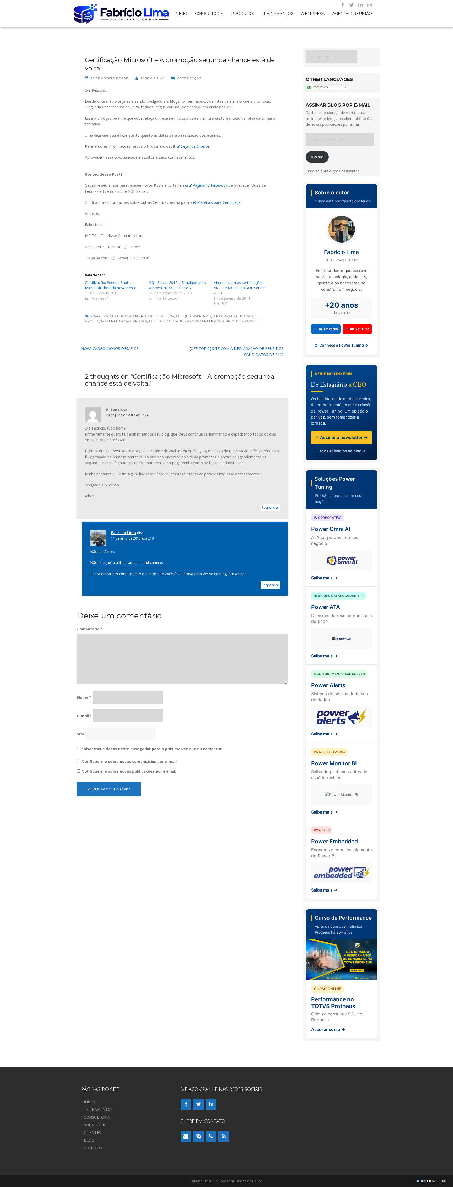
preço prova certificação (228, 316)
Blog (89, 1140)
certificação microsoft (132, 316)
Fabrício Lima (153, 78)
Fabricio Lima (123, 532)
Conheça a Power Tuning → (343, 345)
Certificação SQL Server (179, 316)
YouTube (362, 329)
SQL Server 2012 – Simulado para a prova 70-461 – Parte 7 (177, 285)
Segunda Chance (195, 146)
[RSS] (223, 1136)
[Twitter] (351, 5)
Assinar (317, 156)
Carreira (99, 316)
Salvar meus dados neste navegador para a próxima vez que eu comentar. (152, 748)
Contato (93, 1147)
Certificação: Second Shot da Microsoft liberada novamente (110, 285)
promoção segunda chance (159, 321)
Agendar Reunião (352, 13)
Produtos (242, 13)
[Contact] (186, 1136)
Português (319, 87)
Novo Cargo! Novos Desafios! (110, 348)
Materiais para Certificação (220, 202)
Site (80, 734)
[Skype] (198, 1136)
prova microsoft (242, 321)
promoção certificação (108, 321)
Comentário (90, 629)
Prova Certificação (205, 321)
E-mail (84, 715)
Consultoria (209, 13)
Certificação (189, 78)
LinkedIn (331, 329)
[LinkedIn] (360, 5)
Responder (270, 507)
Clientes (92, 1132)
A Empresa (313, 13)
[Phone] (211, 1136)
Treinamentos (277, 13)
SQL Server (94, 1124)
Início (180, 13)
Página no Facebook (210, 185)
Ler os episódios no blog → (341, 451)
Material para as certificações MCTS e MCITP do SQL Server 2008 (239, 287)
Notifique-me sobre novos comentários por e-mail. (130, 761)
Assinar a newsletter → (343, 437)
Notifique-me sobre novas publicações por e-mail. (129, 771)
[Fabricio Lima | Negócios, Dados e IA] (121, 12)
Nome (84, 697)
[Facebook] (342, 5)
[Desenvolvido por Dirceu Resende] (432, 1182)
